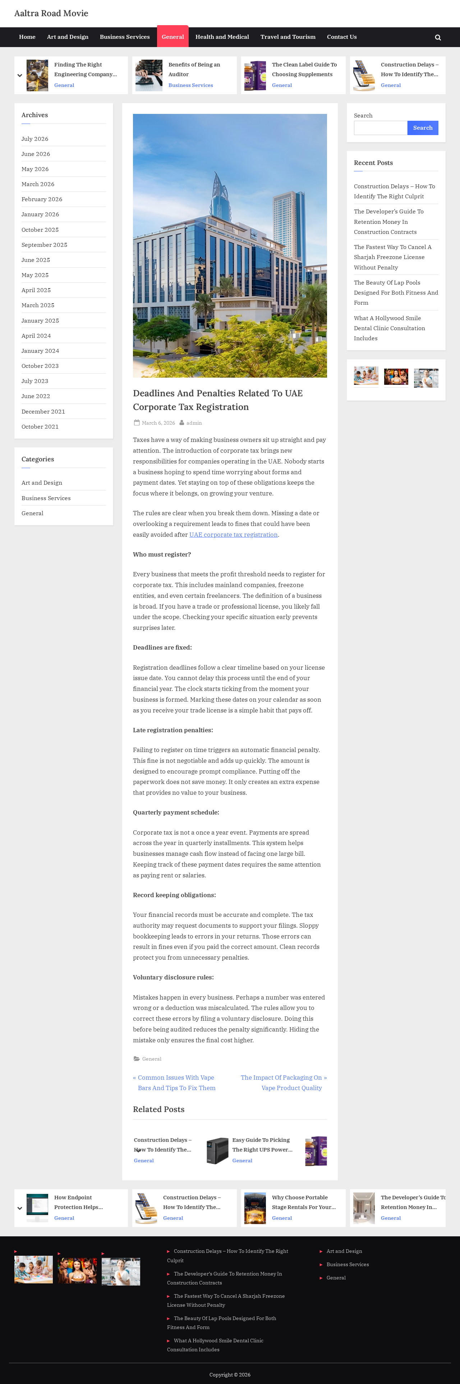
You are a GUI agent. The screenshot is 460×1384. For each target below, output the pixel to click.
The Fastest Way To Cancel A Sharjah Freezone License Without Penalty (393, 257)
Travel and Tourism (288, 36)
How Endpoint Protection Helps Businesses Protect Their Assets (87, 1203)
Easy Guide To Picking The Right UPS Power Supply (200, 1145)
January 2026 (40, 214)
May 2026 (35, 168)
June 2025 (36, 259)
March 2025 (38, 305)
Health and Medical (222, 36)
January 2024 (40, 350)
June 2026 (36, 153)
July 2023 (35, 380)
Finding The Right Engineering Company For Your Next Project (83, 70)
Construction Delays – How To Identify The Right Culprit (410, 70)
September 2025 (45, 244)
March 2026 (38, 184)
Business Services (125, 36)
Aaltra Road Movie (51, 13)
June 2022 (36, 396)
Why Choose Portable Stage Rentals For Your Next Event (301, 1203)
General (173, 36)
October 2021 (40, 426)
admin (194, 422)
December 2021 (43, 411)
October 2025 (40, 229)
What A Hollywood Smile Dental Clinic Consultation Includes (389, 328)
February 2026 (42, 199)
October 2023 (40, 365)
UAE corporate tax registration (233, 535)
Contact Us (342, 36)
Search (363, 115)
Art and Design (67, 36)
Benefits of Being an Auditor (194, 69)
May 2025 (35, 274)
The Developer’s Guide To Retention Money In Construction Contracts (389, 221)
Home (27, 36)
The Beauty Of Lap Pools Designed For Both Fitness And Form (396, 292)
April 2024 (36, 335)
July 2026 (35, 138)
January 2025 (40, 320)
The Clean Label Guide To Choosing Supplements (304, 69)
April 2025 (36, 290)
